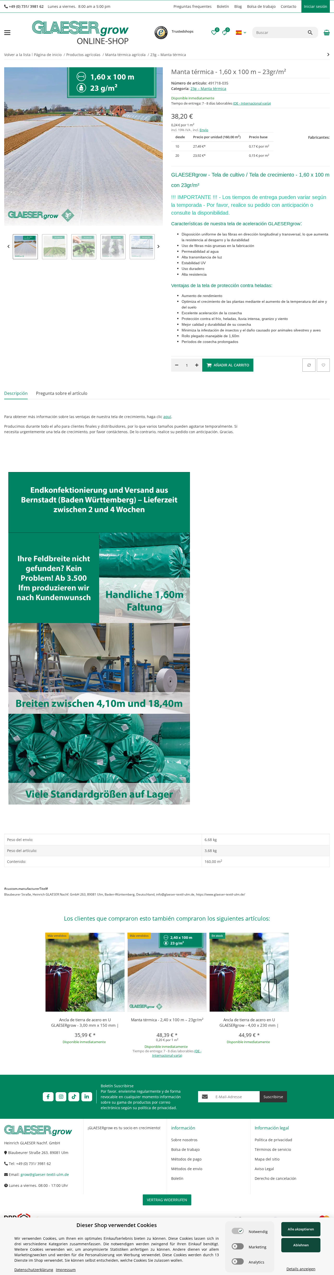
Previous (8, 246)
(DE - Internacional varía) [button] (252, 103)
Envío (204, 130)
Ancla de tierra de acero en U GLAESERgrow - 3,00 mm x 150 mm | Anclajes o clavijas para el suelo (85, 1025)
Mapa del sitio (267, 1159)
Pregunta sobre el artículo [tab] (61, 393)
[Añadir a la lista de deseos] (323, 365)
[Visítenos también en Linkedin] (86, 1096)
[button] (168, 6)
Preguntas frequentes (193, 6)
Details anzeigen (301, 1268)
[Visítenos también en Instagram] (61, 1096)
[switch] (238, 1231)
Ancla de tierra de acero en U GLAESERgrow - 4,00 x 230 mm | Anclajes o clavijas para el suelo (249, 1025)
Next (158, 246)
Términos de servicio (273, 1149)
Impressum (66, 1269)
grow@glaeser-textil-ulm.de (45, 1174)
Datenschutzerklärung (33, 1269)
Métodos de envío (186, 1168)
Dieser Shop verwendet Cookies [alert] (116, 1225)
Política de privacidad (273, 1139)
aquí (167, 416)
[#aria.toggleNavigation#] (7, 32)
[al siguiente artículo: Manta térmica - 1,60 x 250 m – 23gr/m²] (328, 54)
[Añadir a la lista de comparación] (308, 365)
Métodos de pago (186, 1159)
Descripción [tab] (16, 393)
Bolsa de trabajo (261, 6)
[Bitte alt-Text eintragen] (161, 32)
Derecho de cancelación (275, 1178)
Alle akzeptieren (301, 1229)
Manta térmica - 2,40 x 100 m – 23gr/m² (167, 1019)
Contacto (288, 6)
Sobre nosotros (184, 1139)
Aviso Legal (264, 1168)
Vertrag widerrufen (167, 1199)
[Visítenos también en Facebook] (48, 1096)
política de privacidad (157, 1107)
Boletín (223, 6)
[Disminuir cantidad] (176, 365)
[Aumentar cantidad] (196, 365)
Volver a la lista (17, 54)
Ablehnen (301, 1245)
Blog (238, 6)
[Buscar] (312, 32)
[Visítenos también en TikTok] (73, 1096)
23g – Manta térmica (208, 88)
